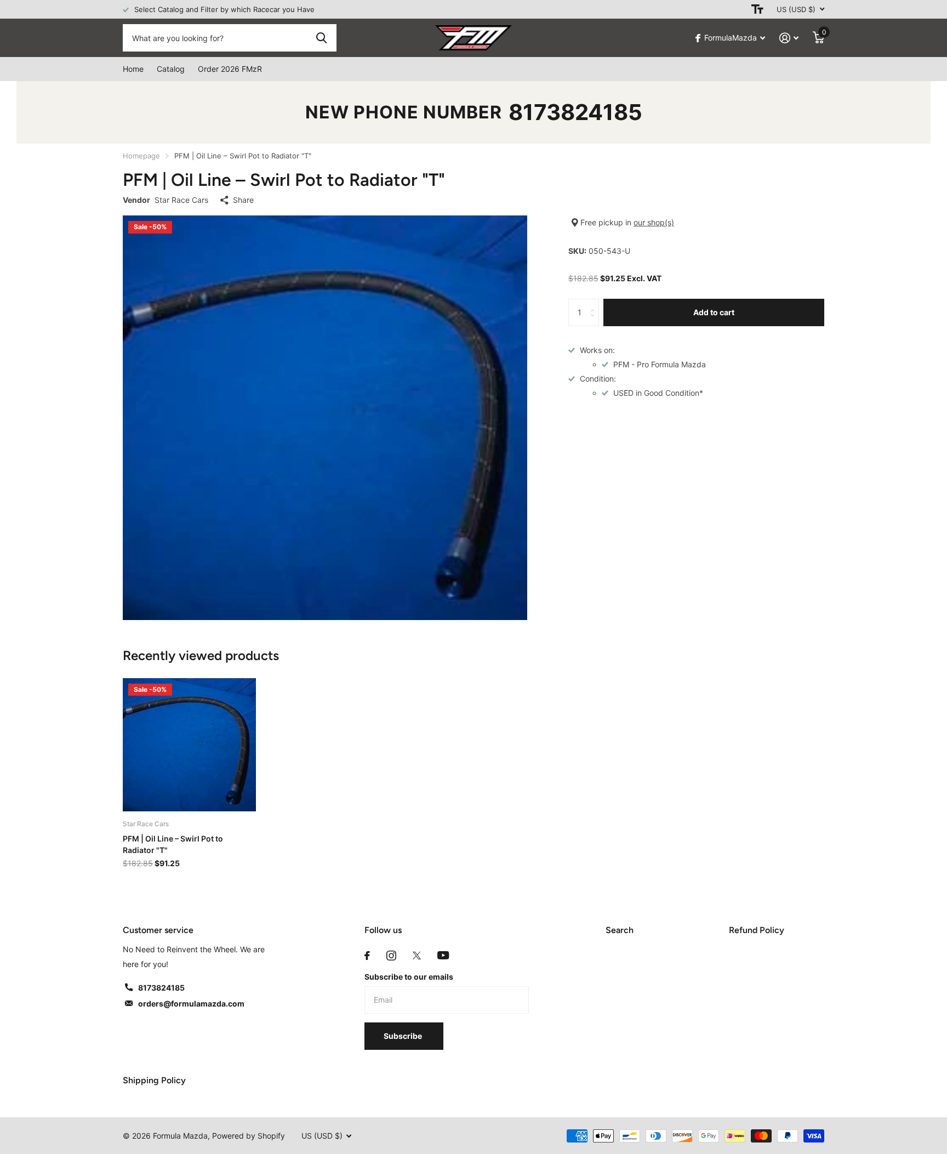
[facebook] (367, 955)
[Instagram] (391, 955)
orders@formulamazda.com (191, 1003)
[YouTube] (443, 955)
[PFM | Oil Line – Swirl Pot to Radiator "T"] (189, 744)
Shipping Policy (154, 1080)
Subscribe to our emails (408, 976)
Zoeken (321, 38)
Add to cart (713, 312)
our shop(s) (654, 222)
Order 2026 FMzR (230, 68)
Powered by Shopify (248, 1135)
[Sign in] (789, 38)
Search (620, 930)
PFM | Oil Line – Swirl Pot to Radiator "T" (173, 844)
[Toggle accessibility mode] (757, 9)
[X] (417, 955)
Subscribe (404, 1036)
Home (133, 68)
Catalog (171, 68)
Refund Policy (756, 930)
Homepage (141, 155)
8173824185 (575, 112)
